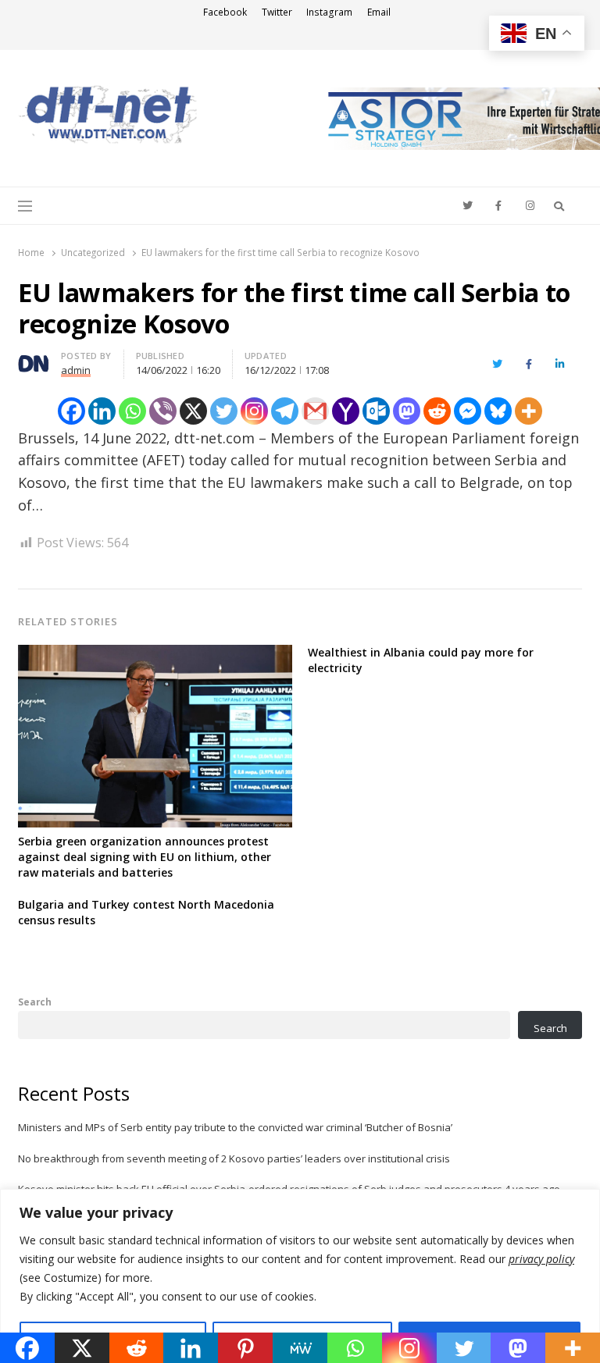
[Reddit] (437, 411)
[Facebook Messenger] (467, 411)
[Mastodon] (406, 411)
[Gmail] (315, 411)
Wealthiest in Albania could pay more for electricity (421, 660)
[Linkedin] (102, 411)
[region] (300, 1276)
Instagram (329, 12)
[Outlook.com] (376, 411)
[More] (528, 411)
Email (379, 12)
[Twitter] (224, 411)
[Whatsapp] (132, 411)
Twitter (277, 12)
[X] (193, 411)
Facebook (225, 12)
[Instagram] (254, 411)
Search (35, 1001)
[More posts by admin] (33, 358)
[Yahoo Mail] (345, 411)
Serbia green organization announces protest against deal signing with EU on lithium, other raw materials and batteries (144, 857)
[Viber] (163, 411)
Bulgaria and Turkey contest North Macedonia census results (146, 912)
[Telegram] (284, 411)
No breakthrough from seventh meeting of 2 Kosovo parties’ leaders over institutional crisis (234, 1158)
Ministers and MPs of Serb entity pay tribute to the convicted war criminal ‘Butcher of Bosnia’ (235, 1127)
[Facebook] (71, 411)
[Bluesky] (498, 411)
